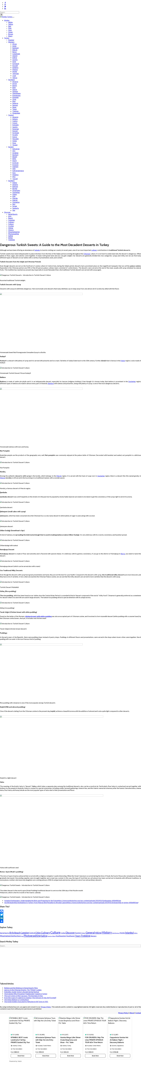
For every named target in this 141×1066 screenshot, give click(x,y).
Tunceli (15, 179)
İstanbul (11, 40)
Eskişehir (15, 125)
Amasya (15, 82)
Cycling (11, 226)
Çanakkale (16, 54)
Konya (14, 137)
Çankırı (15, 121)
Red (9, 26)
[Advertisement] (62, 964)
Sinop (14, 107)
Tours (78, 935)
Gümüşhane (16, 93)
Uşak (14, 76)
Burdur (14, 188)
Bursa (14, 52)
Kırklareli (15, 64)
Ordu (14, 99)
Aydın (14, 46)
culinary (94, 250)
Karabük (15, 97)
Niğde (14, 141)
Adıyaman (16, 149)
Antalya (15, 185)
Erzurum (15, 165)
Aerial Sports (12, 214)
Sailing (10, 236)
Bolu (14, 87)
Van (13, 210)
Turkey (6, 38)
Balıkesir (15, 48)
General (90, 932)
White (10, 22)
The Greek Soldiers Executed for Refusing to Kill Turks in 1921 (26, 1002)
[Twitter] (70, 914)
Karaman (15, 129)
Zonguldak (16, 113)
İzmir (14, 62)
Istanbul (129, 932)
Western (11, 42)
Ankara (15, 119)
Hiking (10, 228)
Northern (11, 80)
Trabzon (15, 111)
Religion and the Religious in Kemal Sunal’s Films (21, 988)
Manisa (15, 69)
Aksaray (15, 117)
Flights (83, 933)
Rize (13, 101)
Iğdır (14, 169)
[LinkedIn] (70, 918)
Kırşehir (15, 135)
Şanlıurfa (15, 208)
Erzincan (15, 163)
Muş (13, 177)
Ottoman (87, 254)
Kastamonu (16, 95)
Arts (9, 216)
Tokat (14, 109)
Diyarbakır (16, 190)
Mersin (14, 200)
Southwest (70, 936)
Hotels (122, 933)
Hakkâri (15, 167)
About (132, 1013)
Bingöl (14, 157)
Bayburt (15, 155)
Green (10, 32)
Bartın (14, 85)
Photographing (13, 234)
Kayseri (15, 131)
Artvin (14, 84)
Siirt (13, 204)
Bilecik (14, 50)
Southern (11, 181)
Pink (9, 28)
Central (11, 115)
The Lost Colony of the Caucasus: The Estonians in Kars (23, 996)
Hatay (14, 194)
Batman (15, 186)
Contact (138, 1013)
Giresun (15, 91)
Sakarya (15, 103)
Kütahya (15, 68)
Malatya (15, 175)
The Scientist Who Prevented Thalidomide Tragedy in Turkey (25, 994)
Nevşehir (15, 139)
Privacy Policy (46, 1007)
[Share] (70, 921)
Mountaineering (14, 232)
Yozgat (14, 145)
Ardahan (15, 153)
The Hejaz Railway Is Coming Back (16, 1000)
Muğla (14, 71)
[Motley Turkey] (6, 17)
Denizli (14, 56)
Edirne (14, 58)
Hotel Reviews (115, 933)
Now (22, 936)
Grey (10, 30)
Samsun (15, 105)
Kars (14, 173)
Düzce (14, 89)
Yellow (10, 24)
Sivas (14, 143)
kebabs (37, 250)
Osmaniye (16, 202)
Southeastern (61, 936)
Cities (38, 932)
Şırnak (14, 206)
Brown (10, 34)
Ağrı (13, 151)
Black (10, 36)
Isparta (14, 60)
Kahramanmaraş (18, 171)
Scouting (49, 936)
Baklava (51, 383)
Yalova (14, 78)
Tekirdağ (15, 73)
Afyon (14, 44)
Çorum (14, 123)
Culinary (11, 222)
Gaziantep (16, 192)
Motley (6, 20)
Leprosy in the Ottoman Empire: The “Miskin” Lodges (22, 990)
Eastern (11, 147)
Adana (14, 183)
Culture (11, 224)
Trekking (11, 240)
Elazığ (14, 161)
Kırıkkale (15, 133)
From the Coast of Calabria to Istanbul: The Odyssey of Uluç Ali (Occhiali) (30, 998)
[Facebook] (70, 911)
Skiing (10, 238)
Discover (7, 212)
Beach (10, 218)
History (11, 230)
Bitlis (14, 159)
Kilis (13, 196)
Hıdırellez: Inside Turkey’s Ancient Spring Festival (21, 992)
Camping (11, 220)
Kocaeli (15, 66)
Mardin (15, 198)
